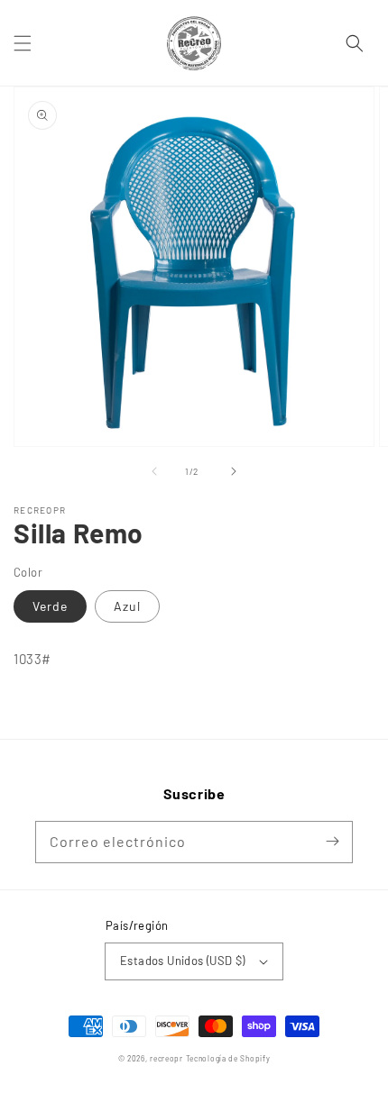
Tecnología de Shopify (228, 1058)
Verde (50, 606)
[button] (22, 43)
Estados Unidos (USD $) (182, 960)
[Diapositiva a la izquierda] (154, 471)
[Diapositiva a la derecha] (234, 471)
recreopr (166, 1058)
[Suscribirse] (332, 841)
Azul (127, 606)
